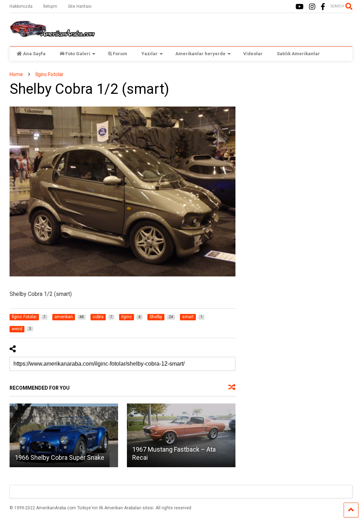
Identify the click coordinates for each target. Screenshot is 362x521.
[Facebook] (323, 7)
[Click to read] (64, 435)
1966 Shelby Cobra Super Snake (59, 457)
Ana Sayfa (34, 53)
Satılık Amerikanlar (298, 53)
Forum (120, 53)
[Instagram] (312, 7)
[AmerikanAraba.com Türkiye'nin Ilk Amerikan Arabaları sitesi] (52, 34)
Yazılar (149, 53)
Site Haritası (80, 6)
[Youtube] (300, 7)
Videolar (253, 53)
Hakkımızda (21, 6)
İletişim (50, 6)
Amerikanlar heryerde (200, 53)
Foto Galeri (77, 53)
